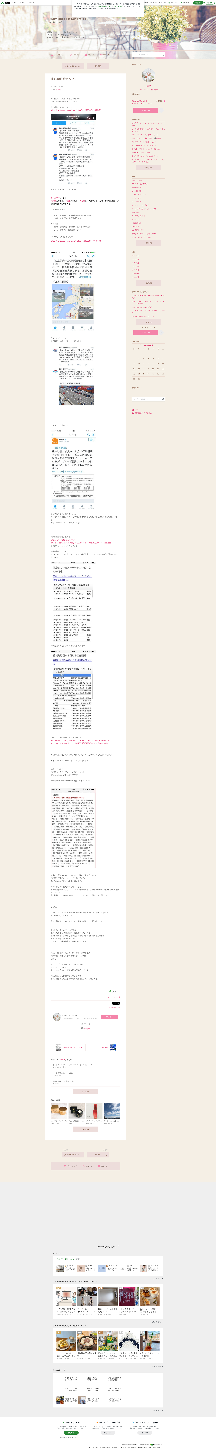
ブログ (58, 90)
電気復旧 (98, 66)
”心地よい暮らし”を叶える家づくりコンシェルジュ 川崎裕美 (148, 302)
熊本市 (53, 201)
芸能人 (78, 1259)
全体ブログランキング (139, 101)
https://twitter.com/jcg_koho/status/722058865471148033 (76, 241)
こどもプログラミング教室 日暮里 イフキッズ (148, 312)
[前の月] (140, 345)
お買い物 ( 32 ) (137, 212)
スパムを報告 (94, 1447)
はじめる (71, 1433)
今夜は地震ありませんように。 (74, 66)
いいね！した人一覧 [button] (114, 997)
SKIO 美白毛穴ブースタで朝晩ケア (144, 145)
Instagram (87, 1029)
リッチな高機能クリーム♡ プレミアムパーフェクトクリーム (148, 130)
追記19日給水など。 (64, 79)
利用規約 (116, 1447)
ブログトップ (59, 55)
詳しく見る (108, 1433)
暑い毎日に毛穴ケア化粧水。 (142, 152)
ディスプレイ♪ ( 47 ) (139, 216)
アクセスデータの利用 (129, 1447)
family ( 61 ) (136, 219)
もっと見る (85, 1092)
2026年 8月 (148, 345)
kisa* (148, 86)
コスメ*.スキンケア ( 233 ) (141, 237)
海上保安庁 (55, 198)
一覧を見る (148, 168)
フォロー (109, 1017)
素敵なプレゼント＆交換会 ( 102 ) (144, 234)
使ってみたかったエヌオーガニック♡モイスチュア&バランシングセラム (148, 161)
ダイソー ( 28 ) (137, 202)
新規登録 (198, 3)
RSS (136, 410)
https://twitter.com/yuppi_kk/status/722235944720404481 (76, 110)
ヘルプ (161, 1447)
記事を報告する (115, 1007)
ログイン (210, 3)
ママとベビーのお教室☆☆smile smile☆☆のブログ (148, 297)
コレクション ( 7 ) (138, 227)
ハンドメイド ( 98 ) (139, 194)
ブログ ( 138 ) (137, 180)
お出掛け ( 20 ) (137, 223)
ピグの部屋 (154, 90)
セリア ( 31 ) (136, 198)
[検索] (163, 54)
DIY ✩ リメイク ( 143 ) (140, 184)
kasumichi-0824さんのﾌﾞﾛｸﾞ (142, 307)
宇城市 (67, 201)
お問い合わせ (106, 1447)
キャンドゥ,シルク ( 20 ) (140, 205)
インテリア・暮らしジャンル (142, 104)
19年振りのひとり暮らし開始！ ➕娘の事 (146, 138)
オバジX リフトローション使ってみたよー (146, 149)
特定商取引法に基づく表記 (147, 1447)
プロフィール (143, 90)
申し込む (145, 1433)
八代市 (82, 201)
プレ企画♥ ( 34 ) (138, 230)
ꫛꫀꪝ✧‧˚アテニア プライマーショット (145, 135)
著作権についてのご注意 (143, 413)
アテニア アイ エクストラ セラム (144, 142)
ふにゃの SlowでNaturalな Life (143, 316)
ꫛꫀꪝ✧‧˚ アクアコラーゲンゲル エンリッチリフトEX (148, 124)
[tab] (65, 1259)
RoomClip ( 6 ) (137, 191)
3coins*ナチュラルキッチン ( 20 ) (144, 209)
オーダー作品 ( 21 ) (138, 187)
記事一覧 (76, 55)
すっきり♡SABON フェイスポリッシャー (146, 156)
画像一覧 (91, 55)
